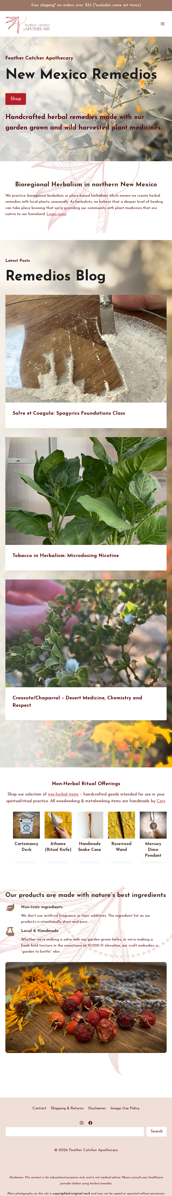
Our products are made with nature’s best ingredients (85, 895)
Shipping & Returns (67, 1108)
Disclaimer (97, 1108)
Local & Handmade (39, 931)
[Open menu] (162, 23)
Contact (39, 1108)
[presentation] (86, 349)
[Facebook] (90, 1123)
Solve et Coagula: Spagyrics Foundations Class (69, 413)
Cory (161, 801)
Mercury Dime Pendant (153, 850)
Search (156, 1132)
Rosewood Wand (121, 847)
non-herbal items (63, 794)
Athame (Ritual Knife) (58, 847)
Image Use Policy (125, 1108)
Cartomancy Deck (26, 847)
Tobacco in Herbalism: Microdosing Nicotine (66, 555)
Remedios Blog (55, 277)
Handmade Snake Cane (89, 847)
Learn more (56, 214)
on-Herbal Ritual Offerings (88, 783)
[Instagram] (81, 1123)
